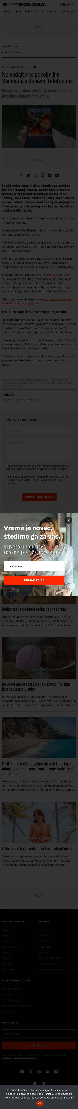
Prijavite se (34, 580)
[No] (73, 1097)
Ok (40, 1103)
